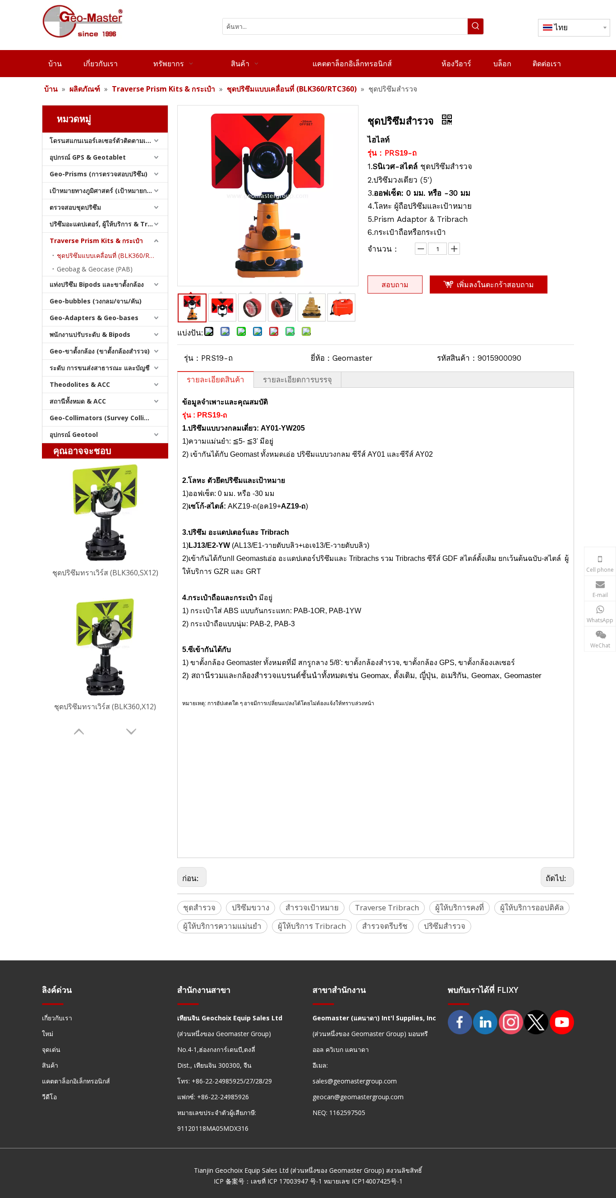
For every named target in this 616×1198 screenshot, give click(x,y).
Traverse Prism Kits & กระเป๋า (96, 240)
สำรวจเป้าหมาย (312, 907)
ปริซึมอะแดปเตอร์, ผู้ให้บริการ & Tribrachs (109, 224)
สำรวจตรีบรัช (385, 926)
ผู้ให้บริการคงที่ (459, 907)
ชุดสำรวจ (199, 907)
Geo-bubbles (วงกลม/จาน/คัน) (96, 301)
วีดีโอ (49, 1096)
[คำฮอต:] (475, 26)
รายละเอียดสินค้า (215, 379)
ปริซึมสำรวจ (444, 926)
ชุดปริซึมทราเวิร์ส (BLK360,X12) (105, 706)
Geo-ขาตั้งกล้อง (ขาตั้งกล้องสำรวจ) (100, 351)
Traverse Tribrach (387, 907)
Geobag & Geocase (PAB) (95, 269)
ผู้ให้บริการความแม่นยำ (222, 926)
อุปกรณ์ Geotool (74, 434)
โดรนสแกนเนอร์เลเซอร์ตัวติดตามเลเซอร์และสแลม (109, 140)
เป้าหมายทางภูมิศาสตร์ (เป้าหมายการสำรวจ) (109, 190)
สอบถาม (395, 284)
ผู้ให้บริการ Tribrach (312, 926)
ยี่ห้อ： (321, 358)
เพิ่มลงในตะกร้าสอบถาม (495, 284)
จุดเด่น (51, 1049)
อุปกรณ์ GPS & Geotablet (88, 157)
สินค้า (50, 1065)
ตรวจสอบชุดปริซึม (75, 207)
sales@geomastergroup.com (355, 1081)
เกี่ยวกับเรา (57, 1018)
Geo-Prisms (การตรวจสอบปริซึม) (98, 174)
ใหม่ (47, 1033)
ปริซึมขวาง (250, 907)
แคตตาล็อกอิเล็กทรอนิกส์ (76, 1081)
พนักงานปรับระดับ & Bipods (90, 334)
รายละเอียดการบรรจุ (297, 379)
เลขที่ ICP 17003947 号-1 (286, 1181)
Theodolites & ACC (80, 384)
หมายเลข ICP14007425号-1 (363, 1181)
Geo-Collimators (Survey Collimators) (109, 417)
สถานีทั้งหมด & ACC (78, 401)
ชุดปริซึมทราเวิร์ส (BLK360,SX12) (105, 573)
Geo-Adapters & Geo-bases (94, 317)
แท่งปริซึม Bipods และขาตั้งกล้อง (97, 284)
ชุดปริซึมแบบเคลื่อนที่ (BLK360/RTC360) (112, 255)
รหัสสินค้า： (457, 358)
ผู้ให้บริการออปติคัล (532, 907)
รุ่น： (192, 358)
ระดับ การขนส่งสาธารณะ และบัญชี (100, 367)
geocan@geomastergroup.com (358, 1096)
